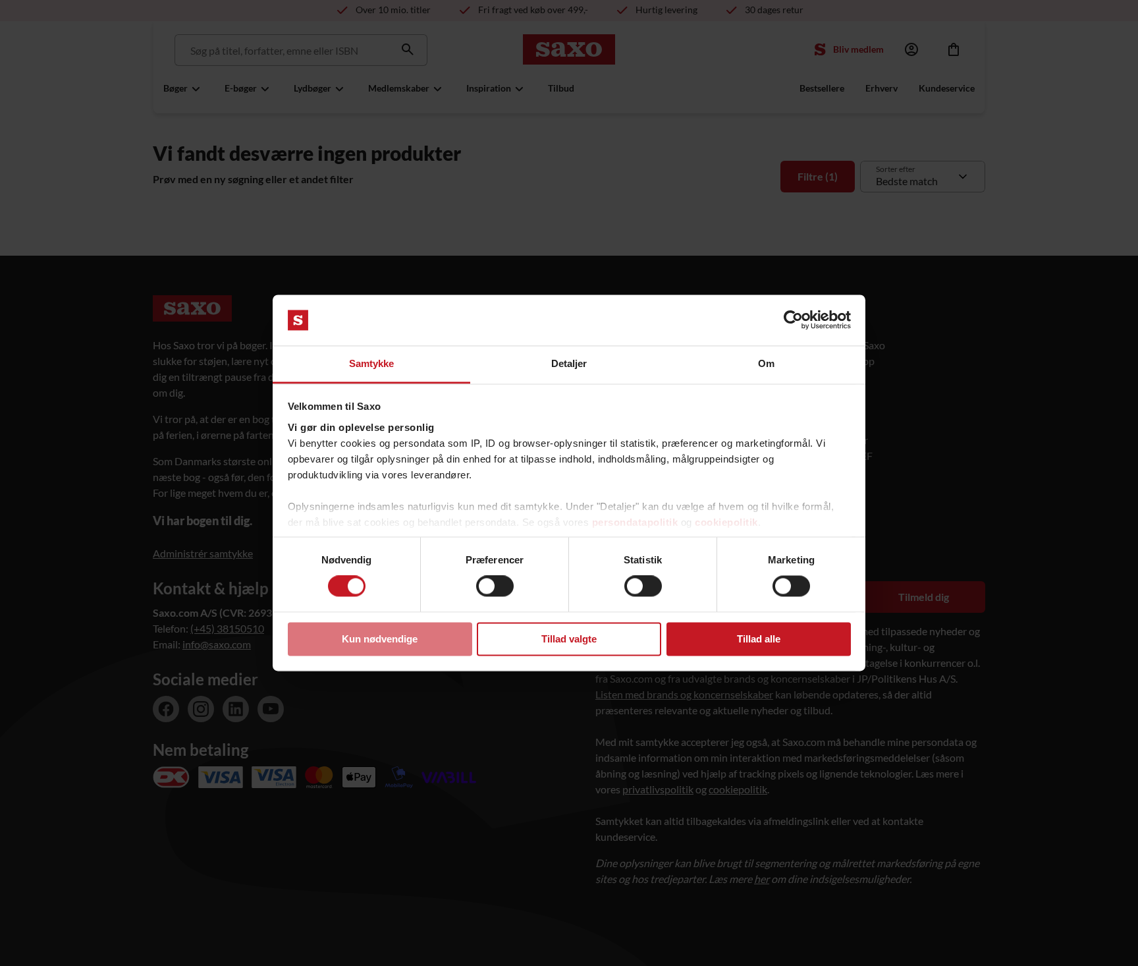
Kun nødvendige (380, 638)
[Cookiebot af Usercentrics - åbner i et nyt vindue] (793, 320)
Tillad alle (758, 638)
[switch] (495, 586)
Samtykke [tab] (371, 363)
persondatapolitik (635, 522)
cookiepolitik (726, 522)
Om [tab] (766, 363)
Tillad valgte (569, 638)
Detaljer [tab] (569, 363)
